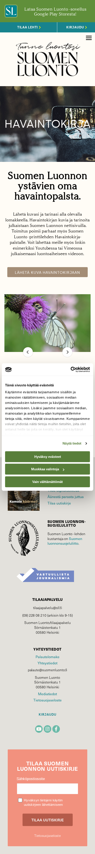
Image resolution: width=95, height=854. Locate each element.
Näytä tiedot (72, 443)
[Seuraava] (67, 352)
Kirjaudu (47, 714)
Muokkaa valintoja (45, 469)
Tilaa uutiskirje (59, 503)
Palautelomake (47, 656)
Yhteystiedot (47, 663)
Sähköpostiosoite (31, 779)
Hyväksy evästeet (47, 457)
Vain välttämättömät (47, 482)
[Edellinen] (28, 352)
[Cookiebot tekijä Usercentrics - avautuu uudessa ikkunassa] (70, 369)
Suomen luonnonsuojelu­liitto (65, 541)
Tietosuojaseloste (47, 700)
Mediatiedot (47, 693)
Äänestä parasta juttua (66, 496)
